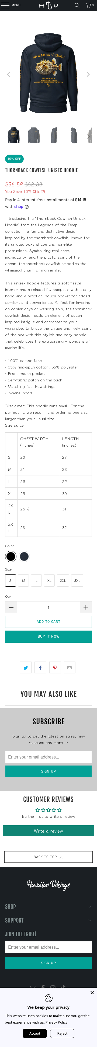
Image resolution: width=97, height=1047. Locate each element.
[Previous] (9, 74)
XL (49, 580)
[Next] (88, 74)
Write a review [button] (48, 830)
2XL (63, 580)
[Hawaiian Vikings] (48, 5)
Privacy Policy (56, 1022)
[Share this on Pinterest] (55, 667)
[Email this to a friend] (69, 667)
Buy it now (49, 636)
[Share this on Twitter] (26, 667)
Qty (8, 596)
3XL (77, 580)
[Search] (77, 5)
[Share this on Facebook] (40, 667)
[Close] (92, 992)
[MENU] (2, 5)
